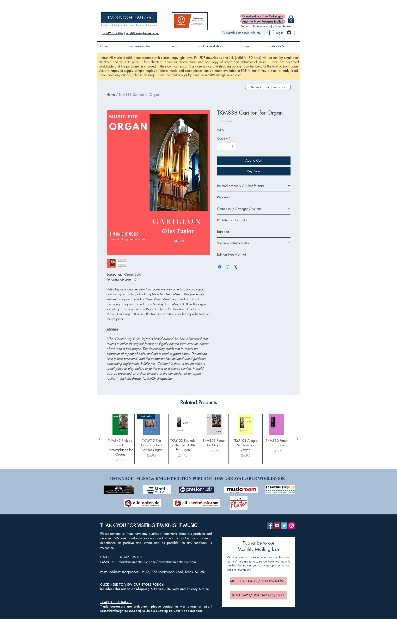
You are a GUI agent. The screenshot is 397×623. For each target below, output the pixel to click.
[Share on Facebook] (219, 266)
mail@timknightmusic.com (142, 33)
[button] (291, 19)
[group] (198, 438)
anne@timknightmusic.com (177, 562)
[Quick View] (120, 424)
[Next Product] (297, 438)
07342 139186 (112, 33)
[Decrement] (220, 146)
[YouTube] (277, 525)
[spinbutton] (226, 146)
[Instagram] (291, 525)
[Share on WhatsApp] (227, 266)
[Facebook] (270, 525)
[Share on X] (235, 266)
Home (110, 94)
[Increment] (233, 146)
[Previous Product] (99, 438)
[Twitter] (284, 525)
